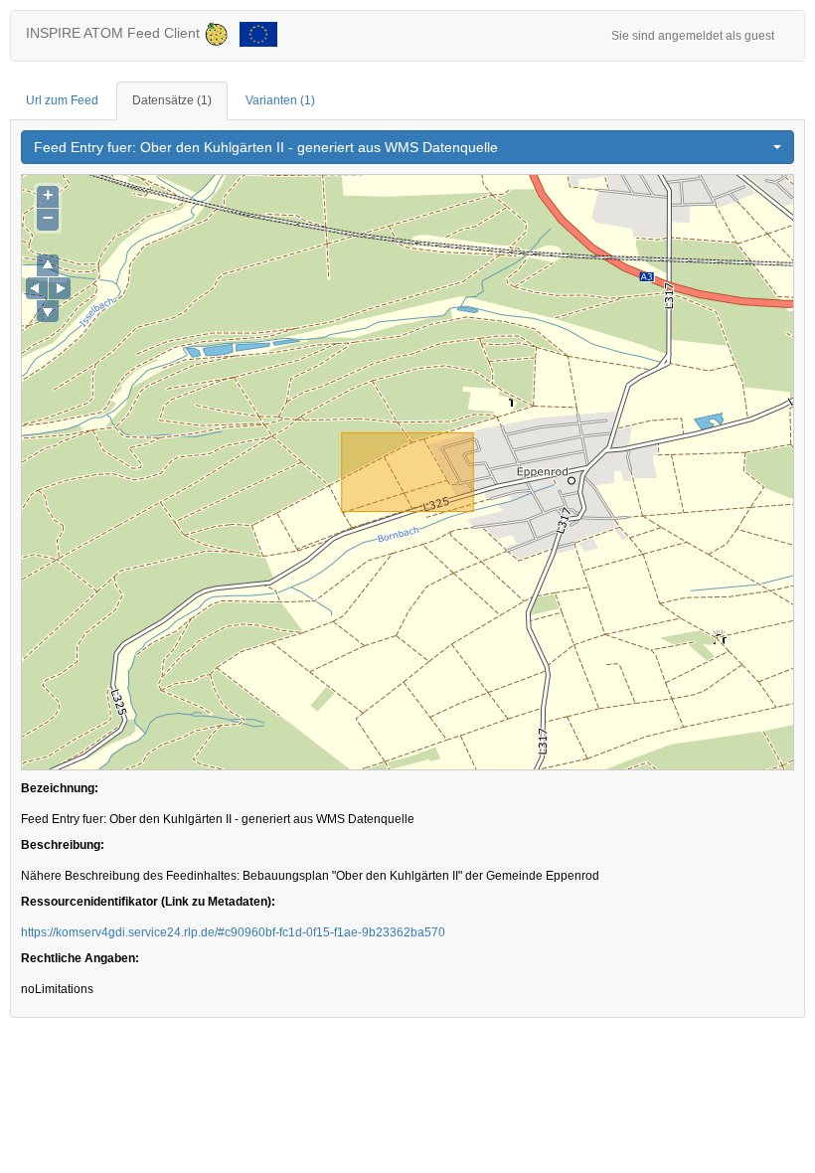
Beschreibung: (62, 845)
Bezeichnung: (59, 788)
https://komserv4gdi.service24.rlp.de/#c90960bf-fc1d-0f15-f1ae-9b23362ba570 (233, 932)
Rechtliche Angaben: (80, 958)
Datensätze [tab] (172, 100)
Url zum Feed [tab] (62, 100)
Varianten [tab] (280, 100)
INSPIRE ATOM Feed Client (115, 33)
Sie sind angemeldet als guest (692, 36)
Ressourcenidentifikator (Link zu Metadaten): (148, 902)
